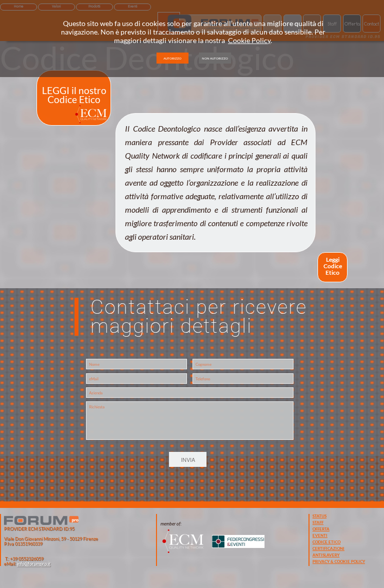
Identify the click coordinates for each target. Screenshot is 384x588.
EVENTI (320, 535)
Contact (371, 24)
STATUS (319, 515)
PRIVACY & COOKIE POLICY (338, 561)
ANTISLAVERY (326, 554)
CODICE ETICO (326, 541)
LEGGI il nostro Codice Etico (74, 95)
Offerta (352, 24)
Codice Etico (333, 269)
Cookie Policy (249, 40)
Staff (332, 24)
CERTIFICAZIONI (328, 548)
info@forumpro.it (33, 563)
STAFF (318, 522)
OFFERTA (321, 528)
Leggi (333, 259)
